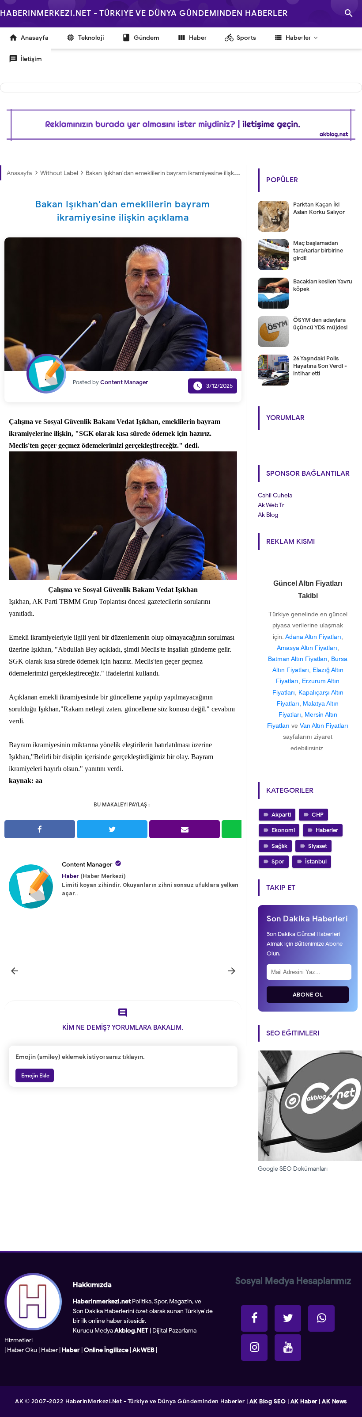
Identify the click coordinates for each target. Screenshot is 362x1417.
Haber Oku (22, 1350)
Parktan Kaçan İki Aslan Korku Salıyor (319, 208)
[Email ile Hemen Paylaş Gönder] (184, 829)
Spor (278, 861)
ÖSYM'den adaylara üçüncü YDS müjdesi (320, 323)
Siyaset (317, 846)
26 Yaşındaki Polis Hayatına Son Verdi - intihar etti (320, 366)
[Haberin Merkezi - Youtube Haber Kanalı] (288, 1347)
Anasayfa (19, 173)
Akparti (281, 814)
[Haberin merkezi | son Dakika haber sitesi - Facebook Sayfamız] (254, 1318)
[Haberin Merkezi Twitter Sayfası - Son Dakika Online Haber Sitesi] (288, 1318)
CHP (318, 814)
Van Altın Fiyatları (324, 725)
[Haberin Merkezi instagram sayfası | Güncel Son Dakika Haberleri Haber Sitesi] (254, 1347)
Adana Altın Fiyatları (313, 636)
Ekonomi (283, 830)
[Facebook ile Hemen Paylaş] (39, 829)
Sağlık (279, 846)
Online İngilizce (106, 1350)
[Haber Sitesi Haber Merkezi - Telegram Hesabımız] (321, 1318)
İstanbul (316, 861)
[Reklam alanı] (181, 125)
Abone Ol (308, 994)
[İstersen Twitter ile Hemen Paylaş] (112, 829)
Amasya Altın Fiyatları (307, 647)
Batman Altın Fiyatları (298, 658)
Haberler (327, 830)
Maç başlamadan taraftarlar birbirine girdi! (318, 250)
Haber (49, 1350)
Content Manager (87, 864)
